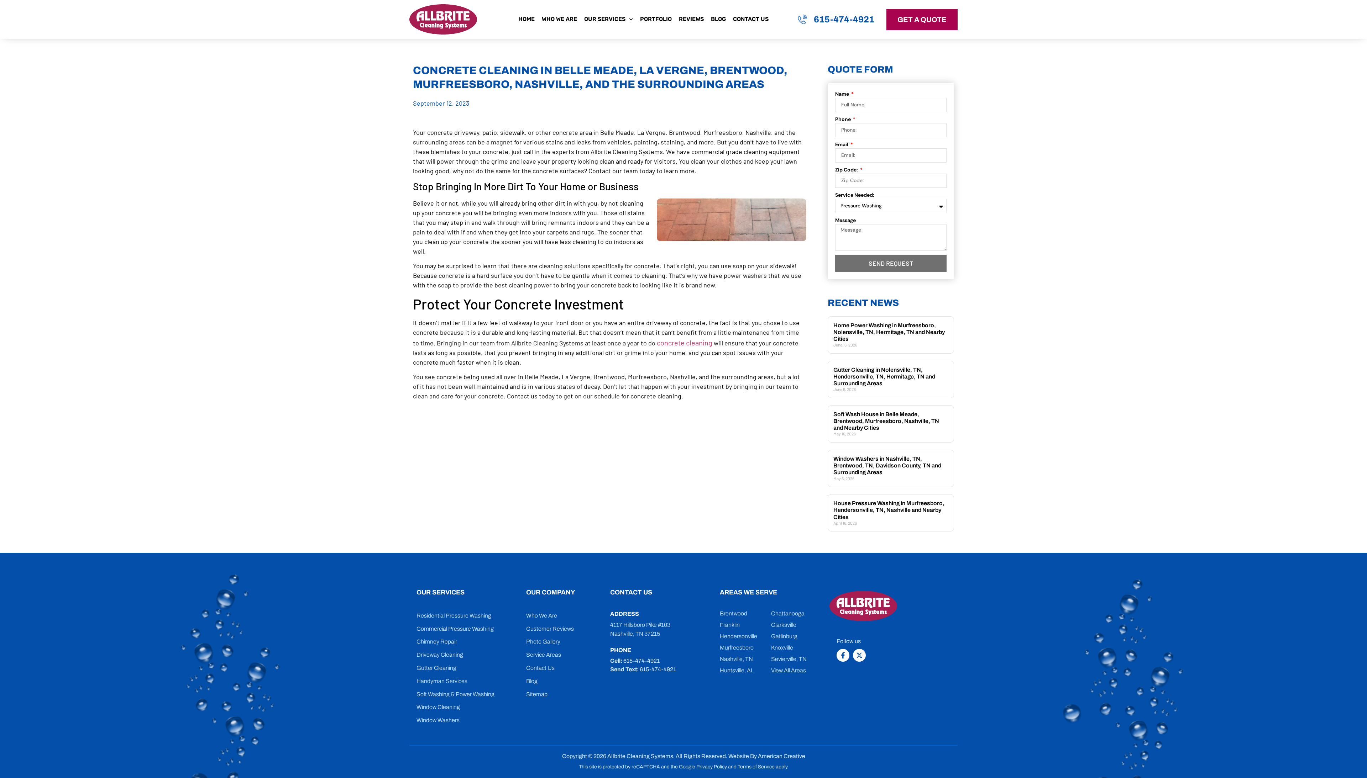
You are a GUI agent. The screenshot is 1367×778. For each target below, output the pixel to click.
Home (526, 19)
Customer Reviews (550, 629)
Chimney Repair (437, 642)
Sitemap (537, 694)
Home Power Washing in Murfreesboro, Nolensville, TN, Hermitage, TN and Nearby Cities (889, 332)
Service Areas (543, 655)
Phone (843, 119)
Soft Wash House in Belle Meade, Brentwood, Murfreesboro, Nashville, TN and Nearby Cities (886, 421)
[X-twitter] (859, 655)
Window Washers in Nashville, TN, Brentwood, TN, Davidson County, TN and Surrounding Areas (887, 465)
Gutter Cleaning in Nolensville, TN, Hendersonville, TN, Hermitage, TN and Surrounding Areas (884, 376)
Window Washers (438, 720)
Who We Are (559, 19)
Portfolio (656, 19)
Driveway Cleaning (440, 655)
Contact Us (751, 19)
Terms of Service (756, 766)
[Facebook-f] (843, 655)
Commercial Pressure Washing (455, 629)
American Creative (781, 756)
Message (845, 220)
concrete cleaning (684, 342)
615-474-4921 (844, 19)
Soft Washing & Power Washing (455, 694)
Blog (718, 19)
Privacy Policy (711, 766)
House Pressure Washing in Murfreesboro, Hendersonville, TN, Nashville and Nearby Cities (888, 510)
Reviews (691, 19)
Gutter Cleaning (436, 668)
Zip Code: (847, 169)
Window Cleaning (438, 707)
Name (842, 94)
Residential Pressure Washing (454, 616)
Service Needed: (854, 195)
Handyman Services (442, 681)
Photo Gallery (543, 642)
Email (842, 144)
